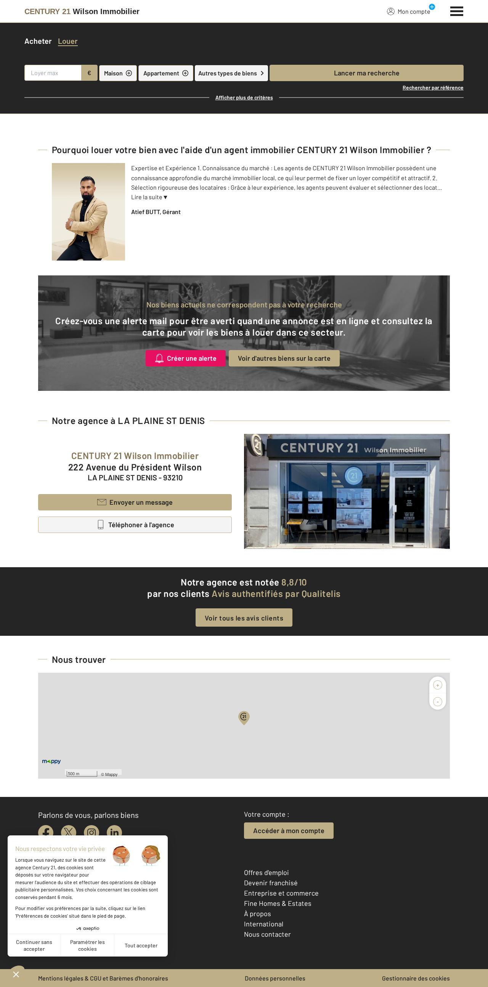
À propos (257, 913)
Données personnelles (275, 978)
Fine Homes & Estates (277, 903)
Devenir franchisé (271, 882)
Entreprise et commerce (281, 893)
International (263, 924)
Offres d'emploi (266, 872)
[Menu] (457, 10)
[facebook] (45, 832)
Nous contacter (267, 934)
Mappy (111, 774)
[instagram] (91, 832)
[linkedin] (114, 832)
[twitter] (68, 832)
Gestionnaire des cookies (416, 978)
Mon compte (414, 11)
